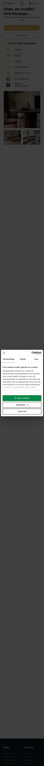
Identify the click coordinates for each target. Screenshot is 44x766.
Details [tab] (23, 359)
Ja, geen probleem (22, 398)
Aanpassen (20, 405)
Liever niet (22, 411)
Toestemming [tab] (8, 359)
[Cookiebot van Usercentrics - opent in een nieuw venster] (31, 352)
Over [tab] (36, 359)
